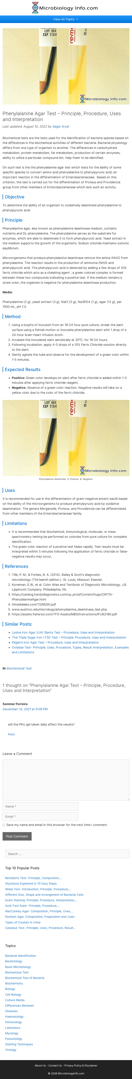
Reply (11, 734)
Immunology (13, 1022)
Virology (10, 1049)
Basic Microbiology (18, 967)
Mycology (11, 1033)
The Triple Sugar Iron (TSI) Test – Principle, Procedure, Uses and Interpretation (69, 637)
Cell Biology (13, 994)
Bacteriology (13, 961)
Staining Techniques (19, 1044)
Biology (10, 989)
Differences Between (19, 1005)
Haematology (14, 1016)
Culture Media (15, 1000)
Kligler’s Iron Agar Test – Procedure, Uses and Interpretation (55, 642)
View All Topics (63, 19)
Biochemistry (14, 983)
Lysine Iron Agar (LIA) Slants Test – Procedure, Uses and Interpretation (63, 632)
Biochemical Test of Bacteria (24, 978)
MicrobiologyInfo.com (71, 1073)
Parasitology (13, 1038)
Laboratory (12, 1027)
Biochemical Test (19, 668)
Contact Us (55, 1065)
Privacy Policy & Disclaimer (80, 1065)
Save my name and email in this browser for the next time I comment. (57, 825)
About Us (40, 1065)
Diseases (11, 1011)
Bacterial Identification (20, 955)
